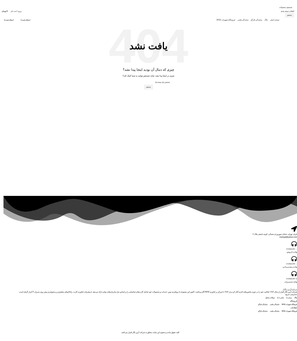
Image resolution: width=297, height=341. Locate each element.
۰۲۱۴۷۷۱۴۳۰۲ (291, 279)
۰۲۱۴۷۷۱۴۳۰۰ (291, 264)
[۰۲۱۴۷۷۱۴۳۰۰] (294, 259)
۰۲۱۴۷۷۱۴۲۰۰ (291, 249)
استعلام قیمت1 (25, 20)
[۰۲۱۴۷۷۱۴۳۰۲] (294, 274)
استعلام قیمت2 (9, 20)
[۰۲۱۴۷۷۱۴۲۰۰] (294, 244)
